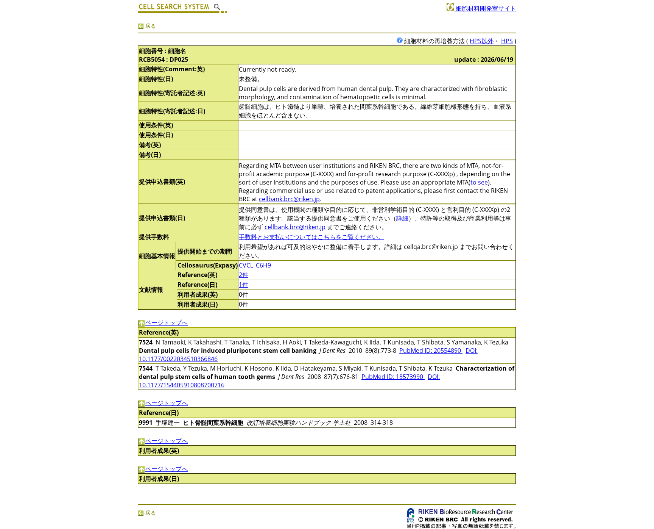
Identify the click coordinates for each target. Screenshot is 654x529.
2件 (243, 275)
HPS (507, 41)
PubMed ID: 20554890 (430, 350)
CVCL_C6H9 (255, 265)
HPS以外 (482, 41)
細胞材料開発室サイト (485, 8)
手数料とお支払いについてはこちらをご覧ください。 (311, 237)
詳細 (402, 218)
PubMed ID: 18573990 (393, 376)
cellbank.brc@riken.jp (289, 199)
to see (479, 182)
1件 (243, 284)
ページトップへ (166, 322)
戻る (150, 25)
